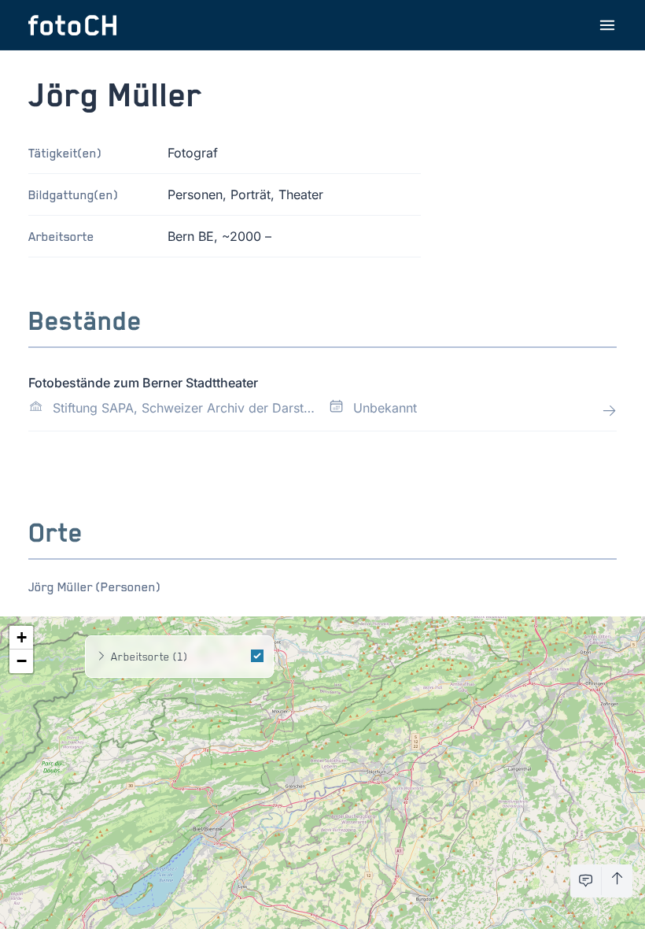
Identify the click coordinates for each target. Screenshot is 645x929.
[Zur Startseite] (72, 25)
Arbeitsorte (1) (149, 656)
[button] (21, 638)
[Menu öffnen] (607, 25)
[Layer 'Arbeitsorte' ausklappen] (101, 657)
